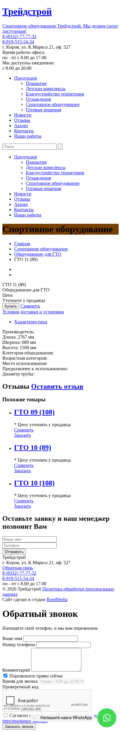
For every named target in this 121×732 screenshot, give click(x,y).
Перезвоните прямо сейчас (35, 675)
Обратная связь (17, 567)
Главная (22, 243)
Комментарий (16, 670)
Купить (11, 306)
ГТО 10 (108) (34, 483)
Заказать (22, 435)
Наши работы (27, 136)
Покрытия (36, 83)
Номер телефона (18, 644)
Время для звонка (20, 681)
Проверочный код (20, 686)
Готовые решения (43, 109)
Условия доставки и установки (33, 311)
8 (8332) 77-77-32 (19, 36)
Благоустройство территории (55, 93)
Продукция (25, 78)
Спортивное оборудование (53, 104)
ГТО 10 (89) (32, 447)
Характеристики (30, 321)
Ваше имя (12, 638)
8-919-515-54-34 (18, 41)
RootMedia (57, 599)
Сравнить (30, 305)
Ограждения (38, 99)
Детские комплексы (45, 88)
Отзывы (22, 120)
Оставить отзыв (57, 386)
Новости (22, 114)
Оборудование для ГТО (37, 254)
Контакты (24, 130)
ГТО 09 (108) (34, 412)
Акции (21, 125)
